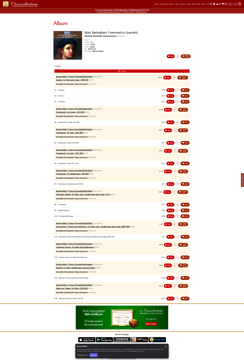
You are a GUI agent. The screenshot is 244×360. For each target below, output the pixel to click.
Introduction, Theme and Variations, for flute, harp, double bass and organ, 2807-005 (93, 226)
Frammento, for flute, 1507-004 (69, 133)
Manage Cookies (82, 355)
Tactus (92, 47)
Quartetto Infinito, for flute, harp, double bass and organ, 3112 (83, 194)
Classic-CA (205, 4)
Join (235, 4)
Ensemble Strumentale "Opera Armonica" (101, 36)
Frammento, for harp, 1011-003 (69, 153)
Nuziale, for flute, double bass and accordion (75, 268)
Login (230, 4)
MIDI (198, 4)
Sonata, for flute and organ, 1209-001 (72, 80)
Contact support (242, 180)
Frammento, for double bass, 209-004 (72, 174)
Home (156, 4)
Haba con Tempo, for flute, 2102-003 (72, 288)
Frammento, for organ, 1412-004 (70, 112)
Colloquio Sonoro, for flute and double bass (75, 247)
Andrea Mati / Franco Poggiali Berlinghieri (74, 76)
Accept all (93, 355)
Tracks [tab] (58, 66)
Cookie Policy (133, 351)
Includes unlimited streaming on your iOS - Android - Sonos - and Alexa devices (122, 12)
